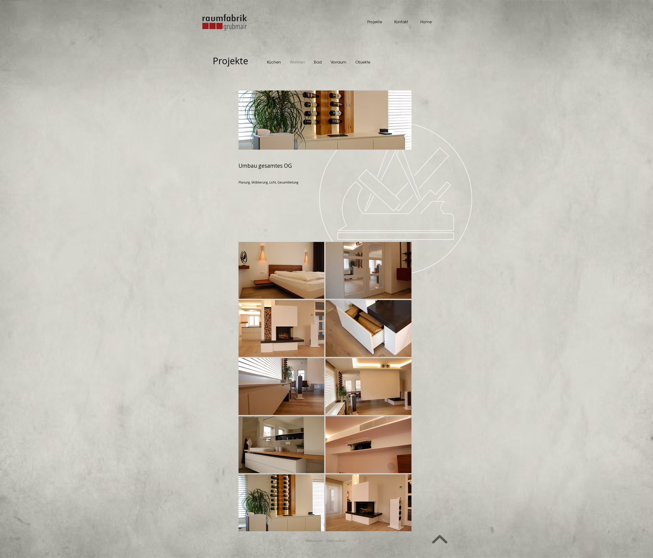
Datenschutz (336, 541)
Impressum (314, 541)
